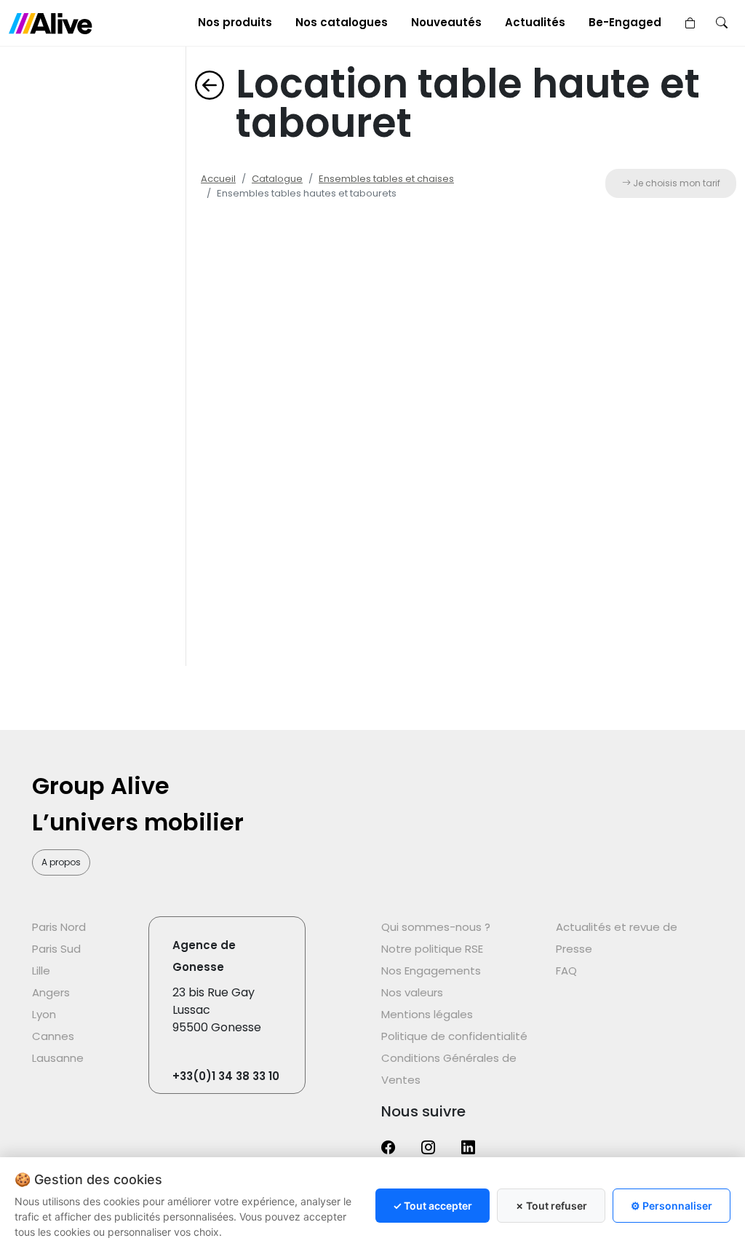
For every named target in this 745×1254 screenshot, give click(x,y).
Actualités (535, 22)
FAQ (566, 970)
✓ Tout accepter (432, 1205)
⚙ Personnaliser (671, 1205)
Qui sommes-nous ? (435, 926)
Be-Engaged (625, 22)
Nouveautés (446, 22)
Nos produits (235, 22)
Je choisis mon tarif (675, 183)
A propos (61, 862)
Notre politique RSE (432, 948)
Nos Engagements (431, 970)
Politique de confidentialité (454, 1036)
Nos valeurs (412, 992)
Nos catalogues (341, 22)
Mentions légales (427, 1014)
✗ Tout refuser (551, 1205)
